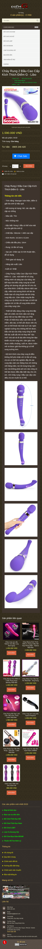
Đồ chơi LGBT (8, 41)
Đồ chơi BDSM (8, 45)
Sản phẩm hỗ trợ (9, 59)
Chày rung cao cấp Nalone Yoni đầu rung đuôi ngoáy (12, 643)
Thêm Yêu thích (8, 171)
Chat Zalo (22, 156)
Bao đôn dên (8, 55)
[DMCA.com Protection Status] (21, 945)
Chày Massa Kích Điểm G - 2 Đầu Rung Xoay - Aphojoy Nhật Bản (11, 680)
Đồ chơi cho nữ (9, 36)
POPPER (6, 64)
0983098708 (5, 942)
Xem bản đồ (11, 931)
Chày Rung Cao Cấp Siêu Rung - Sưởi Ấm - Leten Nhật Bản (11, 750)
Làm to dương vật (10, 50)
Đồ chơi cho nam (9, 32)
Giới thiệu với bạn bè (10, 174)
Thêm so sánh (20, 171)
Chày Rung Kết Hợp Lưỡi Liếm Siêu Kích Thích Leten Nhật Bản (11, 715)
